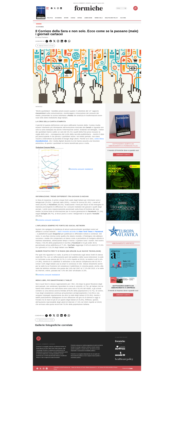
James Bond (88, 17)
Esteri (66, 17)
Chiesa (73, 17)
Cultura (123, 17)
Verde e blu (99, 17)
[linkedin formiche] (46, 368)
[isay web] (131, 368)
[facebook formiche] (37, 368)
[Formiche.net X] (54, 8)
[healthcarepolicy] (125, 359)
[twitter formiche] (40, 368)
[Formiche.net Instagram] (57, 8)
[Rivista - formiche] (125, 342)
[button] (47, 12)
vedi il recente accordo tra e (80, 231)
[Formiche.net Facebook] (51, 8)
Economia (58, 17)
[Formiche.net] (135, 8)
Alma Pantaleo (42, 37)
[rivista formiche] (123, 266)
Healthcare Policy (111, 17)
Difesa (80, 17)
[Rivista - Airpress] (125, 348)
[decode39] (125, 354)
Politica (50, 17)
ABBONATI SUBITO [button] (123, 154)
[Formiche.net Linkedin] (61, 8)
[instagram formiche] (43, 368)
